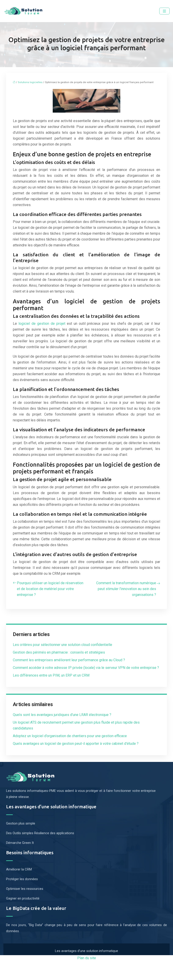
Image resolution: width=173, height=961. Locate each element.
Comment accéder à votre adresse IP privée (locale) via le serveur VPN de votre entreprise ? (86, 668)
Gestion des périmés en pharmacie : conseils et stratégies (59, 652)
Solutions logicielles (30, 82)
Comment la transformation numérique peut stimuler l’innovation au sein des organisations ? (126, 589)
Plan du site (86, 958)
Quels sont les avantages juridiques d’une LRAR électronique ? (62, 715)
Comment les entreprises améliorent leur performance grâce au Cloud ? (69, 660)
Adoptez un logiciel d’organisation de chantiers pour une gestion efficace (70, 736)
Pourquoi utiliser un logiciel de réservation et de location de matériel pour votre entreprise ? (50, 589)
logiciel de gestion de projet (41, 323)
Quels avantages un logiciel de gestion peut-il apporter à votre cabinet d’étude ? (76, 743)
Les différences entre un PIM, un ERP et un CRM (51, 675)
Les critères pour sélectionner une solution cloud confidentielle (62, 645)
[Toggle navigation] (164, 11)
